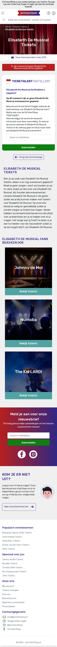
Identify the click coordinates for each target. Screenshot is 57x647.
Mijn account (8, 586)
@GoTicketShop (15, 625)
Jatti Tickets (8, 575)
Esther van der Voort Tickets (15, 545)
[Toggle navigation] (8, 13)
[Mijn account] (53, 13)
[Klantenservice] (48, 13)
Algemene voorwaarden (13, 602)
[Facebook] (21, 454)
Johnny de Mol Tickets (12, 559)
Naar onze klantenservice (16, 506)
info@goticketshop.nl (17, 617)
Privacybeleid (8, 606)
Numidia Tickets (9, 563)
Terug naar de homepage (30, 157)
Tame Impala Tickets (12, 537)
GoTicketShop (14, 629)
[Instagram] (33, 454)
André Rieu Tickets (11, 541)
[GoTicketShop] (29, 13)
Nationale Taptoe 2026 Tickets (17, 533)
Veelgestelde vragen (17, 621)
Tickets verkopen (10, 590)
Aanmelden (28, 147)
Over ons (6, 594)
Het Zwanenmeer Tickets (14, 571)
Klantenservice (9, 598)
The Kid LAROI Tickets (12, 567)
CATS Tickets (8, 549)
